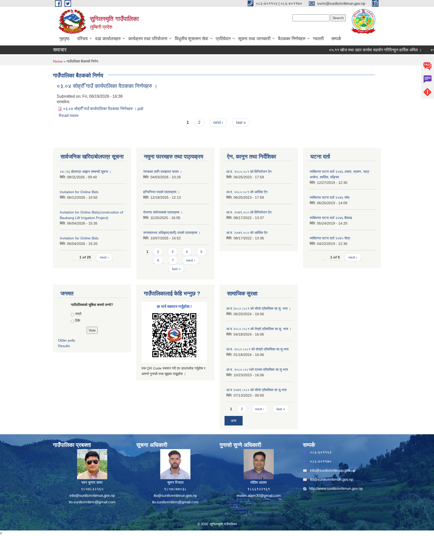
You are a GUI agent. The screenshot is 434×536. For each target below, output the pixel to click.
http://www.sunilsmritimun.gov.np (336, 488)
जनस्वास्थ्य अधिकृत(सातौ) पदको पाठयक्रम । (171, 233)
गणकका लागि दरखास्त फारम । (162, 172)
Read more (69, 115)
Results (64, 346)
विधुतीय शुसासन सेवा (191, 38)
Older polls (66, 340)
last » (241, 122)
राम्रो (78, 314)
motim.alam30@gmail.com (259, 495)
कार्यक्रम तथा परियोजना (147, 38)
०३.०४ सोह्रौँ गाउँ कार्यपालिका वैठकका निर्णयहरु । (107, 86)
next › (218, 122)
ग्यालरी (318, 38)
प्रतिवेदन (223, 38)
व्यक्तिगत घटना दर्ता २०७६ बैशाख (331, 218)
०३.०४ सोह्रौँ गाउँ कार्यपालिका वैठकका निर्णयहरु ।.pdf (103, 108)
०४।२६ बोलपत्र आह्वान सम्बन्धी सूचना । (85, 172)
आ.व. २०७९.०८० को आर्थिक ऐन (246, 233)
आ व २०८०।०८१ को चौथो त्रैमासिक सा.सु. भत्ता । (258, 308)
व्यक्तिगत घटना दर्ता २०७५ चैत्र (330, 238)
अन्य (233, 421)
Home (58, 61)
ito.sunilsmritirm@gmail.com (92, 502)
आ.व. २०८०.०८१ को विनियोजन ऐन (249, 172)
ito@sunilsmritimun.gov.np (175, 495)
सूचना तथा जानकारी (254, 38)
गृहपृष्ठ (64, 38)
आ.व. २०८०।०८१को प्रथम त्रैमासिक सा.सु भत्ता (257, 369)
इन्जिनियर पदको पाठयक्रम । (161, 192)
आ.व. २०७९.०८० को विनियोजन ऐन (249, 212)
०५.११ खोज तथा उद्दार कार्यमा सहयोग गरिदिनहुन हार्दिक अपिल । (365, 50)
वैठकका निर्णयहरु (291, 38)
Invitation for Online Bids (79, 192)
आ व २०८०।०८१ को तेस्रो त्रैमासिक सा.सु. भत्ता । (258, 329)
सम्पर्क (336, 38)
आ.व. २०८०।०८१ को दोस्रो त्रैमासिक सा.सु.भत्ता (257, 349)
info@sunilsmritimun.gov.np (92, 495)
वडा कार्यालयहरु (108, 38)
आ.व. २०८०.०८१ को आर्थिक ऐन (246, 192)
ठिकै (77, 320)
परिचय (82, 38)
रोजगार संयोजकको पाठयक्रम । (163, 212)
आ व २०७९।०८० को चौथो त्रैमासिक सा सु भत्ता (256, 390)
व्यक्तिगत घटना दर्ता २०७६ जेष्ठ (329, 197)
